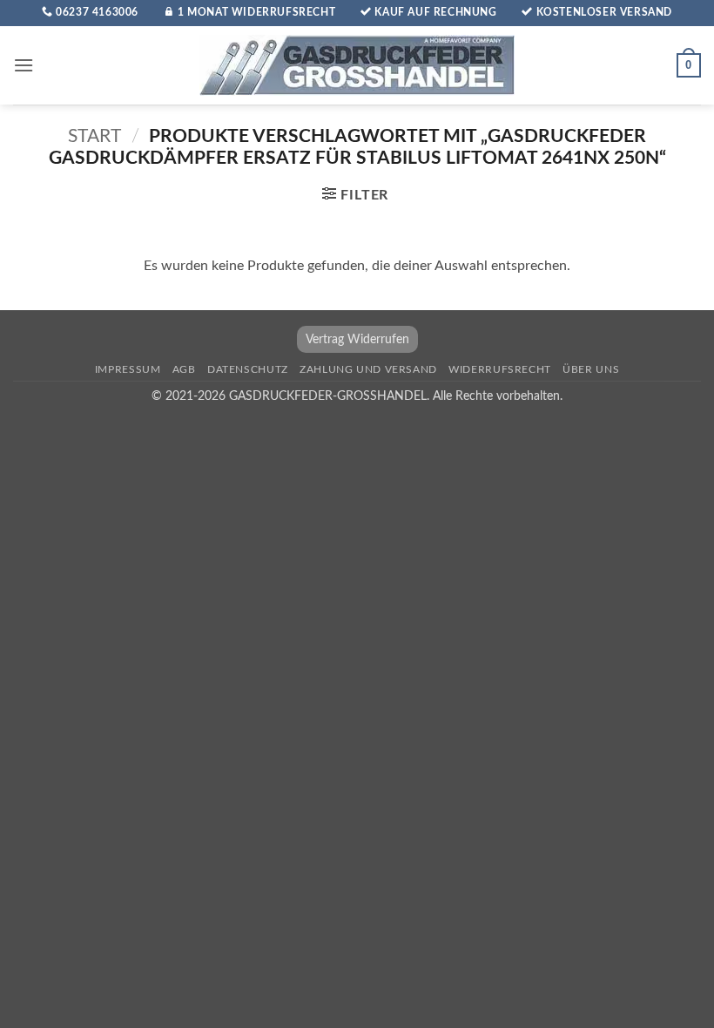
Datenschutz (247, 369)
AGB (184, 369)
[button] (23, 65)
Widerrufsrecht (499, 369)
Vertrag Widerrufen (357, 339)
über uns (590, 369)
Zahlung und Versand (368, 369)
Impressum (128, 369)
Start (94, 136)
